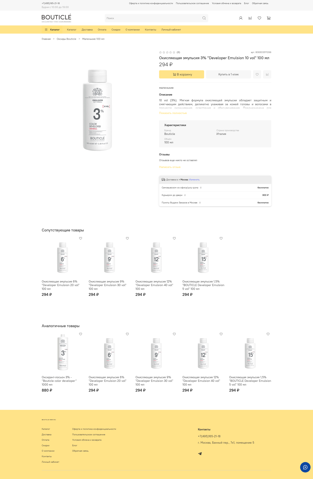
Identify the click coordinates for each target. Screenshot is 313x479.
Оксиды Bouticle (66, 38)
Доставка (87, 29)
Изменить (194, 179)
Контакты (150, 29)
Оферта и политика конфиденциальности (151, 3)
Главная (46, 38)
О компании (133, 29)
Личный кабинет (171, 29)
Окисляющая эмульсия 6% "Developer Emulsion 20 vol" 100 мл (60, 284)
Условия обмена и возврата (226, 3)
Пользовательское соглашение (192, 3)
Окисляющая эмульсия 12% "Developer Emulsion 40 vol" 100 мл (154, 284)
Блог (246, 3)
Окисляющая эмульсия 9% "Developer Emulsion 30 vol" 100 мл (107, 284)
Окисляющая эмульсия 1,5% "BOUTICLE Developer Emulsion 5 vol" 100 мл (203, 284)
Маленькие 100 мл (93, 38)
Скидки (116, 29)
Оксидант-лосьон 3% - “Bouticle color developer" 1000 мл (59, 380)
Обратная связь (260, 3)
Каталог (55, 29)
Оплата (102, 29)
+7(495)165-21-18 (51, 3)
